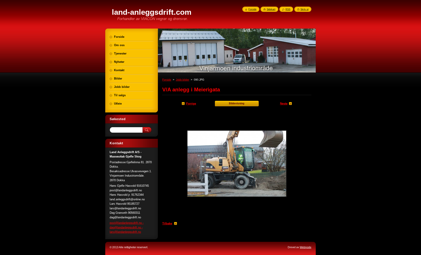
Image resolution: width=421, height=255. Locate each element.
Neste (283, 103)
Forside (166, 79)
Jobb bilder (182, 79)
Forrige (191, 103)
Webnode (305, 247)
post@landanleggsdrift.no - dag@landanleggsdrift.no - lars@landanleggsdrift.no (127, 227)
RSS (287, 9)
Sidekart (271, 9)
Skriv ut (304, 9)
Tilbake (167, 223)
